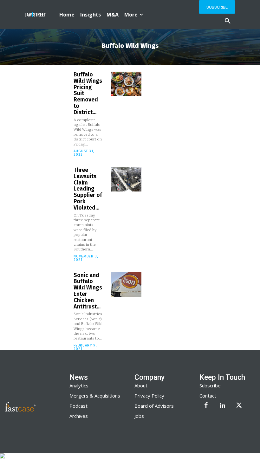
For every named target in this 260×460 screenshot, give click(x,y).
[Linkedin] (222, 405)
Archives (78, 416)
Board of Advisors (154, 406)
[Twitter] (239, 405)
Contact (207, 395)
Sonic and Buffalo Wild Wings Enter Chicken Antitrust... (88, 291)
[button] (227, 21)
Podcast (78, 406)
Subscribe (210, 385)
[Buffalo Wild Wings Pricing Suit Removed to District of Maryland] (126, 84)
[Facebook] (206, 405)
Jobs (139, 416)
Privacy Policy (149, 395)
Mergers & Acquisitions (94, 395)
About (140, 385)
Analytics (78, 385)
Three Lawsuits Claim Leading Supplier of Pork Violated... (88, 188)
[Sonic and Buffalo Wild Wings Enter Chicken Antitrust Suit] (126, 284)
